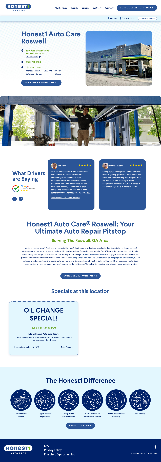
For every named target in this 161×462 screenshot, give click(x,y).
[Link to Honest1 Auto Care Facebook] (155, 447)
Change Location (147, 18)
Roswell (113, 18)
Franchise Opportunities (59, 454)
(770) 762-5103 (128, 18)
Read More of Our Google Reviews (65, 197)
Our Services (61, 8)
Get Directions (32, 56)
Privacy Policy (53, 450)
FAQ (47, 446)
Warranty (109, 8)
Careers (85, 8)
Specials (74, 8)
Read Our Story (80, 426)
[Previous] (14, 199)
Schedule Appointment (137, 8)
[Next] (21, 199)
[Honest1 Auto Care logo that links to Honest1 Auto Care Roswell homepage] (18, 8)
